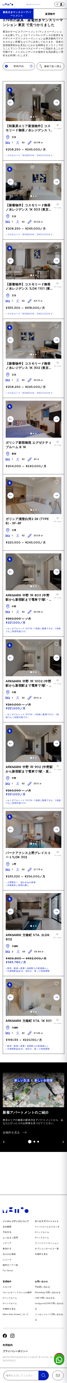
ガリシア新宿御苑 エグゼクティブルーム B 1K (29, 445)
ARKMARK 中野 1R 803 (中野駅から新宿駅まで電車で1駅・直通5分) (29, 597)
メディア (7, 1243)
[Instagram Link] (12, 1336)
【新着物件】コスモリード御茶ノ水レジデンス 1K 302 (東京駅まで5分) (29, 365)
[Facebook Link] (5, 1336)
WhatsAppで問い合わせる (48, 1292)
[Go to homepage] (8, 4)
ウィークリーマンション (47, 1243)
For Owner (8, 1270)
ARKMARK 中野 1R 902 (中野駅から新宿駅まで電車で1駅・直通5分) (29, 769)
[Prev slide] (10, 102)
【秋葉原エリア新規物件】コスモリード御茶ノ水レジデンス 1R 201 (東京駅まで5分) (29, 128)
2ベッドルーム (42, 1232)
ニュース (7, 1259)
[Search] (43, 1375)
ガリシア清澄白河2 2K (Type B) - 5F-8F (27, 521)
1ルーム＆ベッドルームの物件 (17, 1292)
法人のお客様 (9, 1254)
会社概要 (7, 1226)
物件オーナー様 (10, 1265)
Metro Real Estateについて (16, 1314)
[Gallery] (33, 102)
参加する (7, 1248)
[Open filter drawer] (58, 1375)
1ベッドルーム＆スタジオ (47, 1226)
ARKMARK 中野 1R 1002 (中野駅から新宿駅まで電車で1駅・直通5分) (29, 683)
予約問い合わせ (42, 1287)
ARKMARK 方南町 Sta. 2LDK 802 (28, 937)
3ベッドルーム (42, 1237)
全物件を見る (41, 1254)
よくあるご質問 (10, 1237)
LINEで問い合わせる (45, 1298)
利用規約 (8, 1344)
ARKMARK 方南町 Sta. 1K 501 (29, 1021)
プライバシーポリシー (15, 1351)
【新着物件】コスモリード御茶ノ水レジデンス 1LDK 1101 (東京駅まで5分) (28, 286)
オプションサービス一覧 (47, 1248)
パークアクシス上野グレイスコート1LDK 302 (28, 855)
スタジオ (7, 1287)
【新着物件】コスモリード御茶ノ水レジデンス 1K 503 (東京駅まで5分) (29, 207)
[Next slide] (56, 102)
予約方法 (7, 1232)
